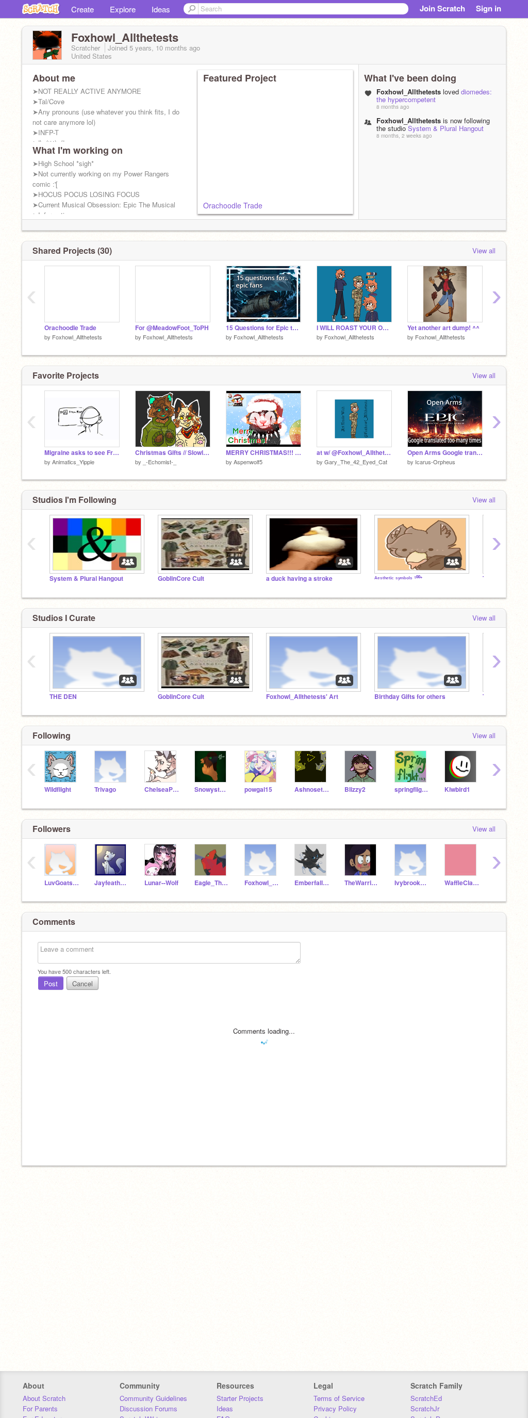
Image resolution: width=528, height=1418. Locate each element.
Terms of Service (339, 1398)
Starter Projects (240, 1398)
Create (82, 9)
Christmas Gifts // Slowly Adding (172, 452)
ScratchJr (424, 1408)
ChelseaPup (161, 789)
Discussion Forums (148, 1408)
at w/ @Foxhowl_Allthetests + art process (354, 452)
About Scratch (44, 1398)
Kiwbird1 (457, 789)
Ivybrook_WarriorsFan (411, 882)
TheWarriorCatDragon (361, 882)
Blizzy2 (355, 789)
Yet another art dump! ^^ (443, 327)
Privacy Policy (335, 1408)
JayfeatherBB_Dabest (111, 882)
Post (51, 983)
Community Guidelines (153, 1398)
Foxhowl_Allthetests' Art (302, 696)
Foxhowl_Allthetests (77, 337)
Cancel (82, 983)
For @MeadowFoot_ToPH (172, 327)
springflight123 (411, 789)
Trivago (105, 789)
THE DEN (63, 696)
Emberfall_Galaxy (311, 882)
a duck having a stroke (299, 578)
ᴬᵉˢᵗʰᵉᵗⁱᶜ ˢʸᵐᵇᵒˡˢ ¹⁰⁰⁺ (398, 578)
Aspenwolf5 (248, 462)
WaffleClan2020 (461, 882)
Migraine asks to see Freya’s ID (82, 452)
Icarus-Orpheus (435, 462)
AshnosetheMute (311, 789)
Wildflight (57, 789)
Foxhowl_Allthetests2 (261, 882)
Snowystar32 (211, 789)
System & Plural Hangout (446, 128)
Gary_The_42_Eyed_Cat (355, 462)
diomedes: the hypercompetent (434, 95)
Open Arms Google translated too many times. (445, 452)
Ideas (161, 9)
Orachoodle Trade (232, 205)
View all (484, 250)
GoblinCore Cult (181, 578)
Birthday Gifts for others (410, 696)
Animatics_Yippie (73, 462)
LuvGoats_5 (61, 882)
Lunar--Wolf (161, 882)
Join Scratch (442, 8)
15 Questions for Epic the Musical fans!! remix (263, 327)
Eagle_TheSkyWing (211, 882)
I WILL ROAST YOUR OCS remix (354, 327)
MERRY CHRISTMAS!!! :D (263, 452)
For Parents (40, 1408)
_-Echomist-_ (159, 462)
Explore (123, 9)
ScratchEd (426, 1398)
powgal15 (258, 789)
